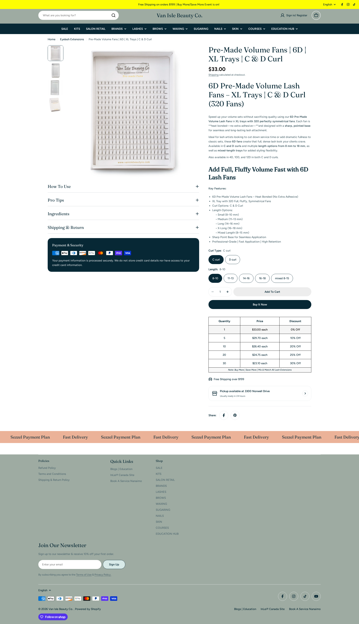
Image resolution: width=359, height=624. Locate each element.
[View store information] (305, 393)
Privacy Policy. (102, 574)
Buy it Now (260, 304)
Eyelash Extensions (72, 39)
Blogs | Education (245, 609)
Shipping (213, 74)
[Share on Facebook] (223, 415)
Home (51, 39)
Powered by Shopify (88, 609)
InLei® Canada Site (273, 609)
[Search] (113, 15)
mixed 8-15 (282, 278)
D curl (232, 259)
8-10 (215, 278)
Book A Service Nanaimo (305, 609)
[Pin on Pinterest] (235, 415)
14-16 (246, 278)
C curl (216, 259)
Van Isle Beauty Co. (179, 15)
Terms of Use (84, 574)
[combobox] (78, 15)
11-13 (231, 278)
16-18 (262, 278)
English (327, 4)
